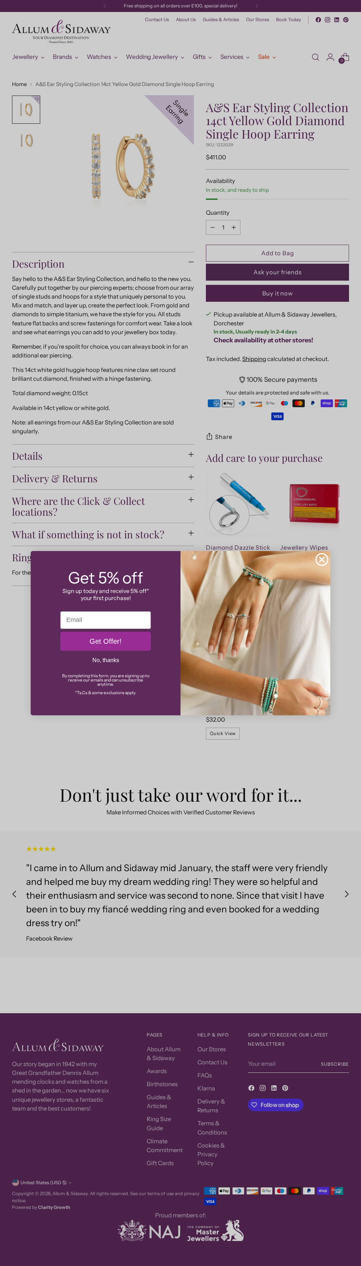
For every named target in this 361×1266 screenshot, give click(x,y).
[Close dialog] (322, 559)
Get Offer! (106, 641)
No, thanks (105, 660)
